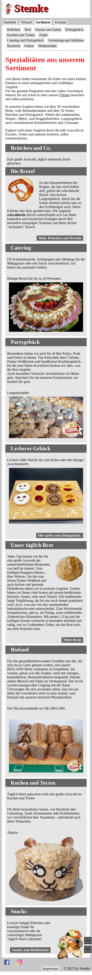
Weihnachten (47, 46)
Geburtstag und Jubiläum (66, 40)
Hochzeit (13, 46)
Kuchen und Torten (21, 35)
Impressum (50, 968)
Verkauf (26, 22)
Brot (28, 29)
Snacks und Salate (48, 29)
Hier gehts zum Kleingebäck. (59, 535)
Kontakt (60, 22)
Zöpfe (43, 35)
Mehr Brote (72, 640)
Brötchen (13, 29)
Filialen (65, 95)
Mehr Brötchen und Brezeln (59, 238)
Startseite (10, 22)
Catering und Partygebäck (25, 40)
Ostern (29, 46)
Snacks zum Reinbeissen (30, 950)
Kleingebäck (74, 29)
